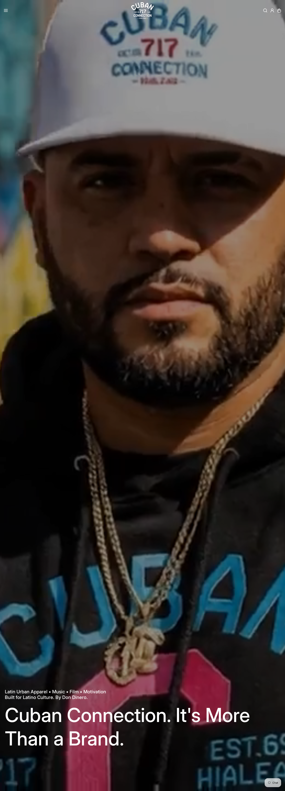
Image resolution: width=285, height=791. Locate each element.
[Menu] (6, 10)
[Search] (265, 10)
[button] (279, 10)
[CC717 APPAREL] (142, 10)
